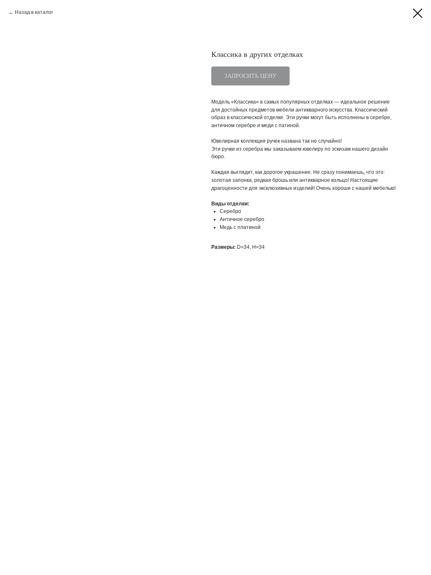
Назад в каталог (34, 12)
